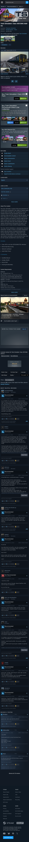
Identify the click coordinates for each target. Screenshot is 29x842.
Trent (6, 621)
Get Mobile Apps (8, 837)
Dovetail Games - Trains (11, 29)
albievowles (7, 570)
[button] (3, 6)
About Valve (18, 792)
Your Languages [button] (8, 380)
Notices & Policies (7, 813)
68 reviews (13, 468)
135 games (7, 599)
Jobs (16, 794)
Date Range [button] (4, 375)
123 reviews (13, 392)
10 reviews (7, 572)
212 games (7, 468)
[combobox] (15, 2)
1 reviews (6, 428)
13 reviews (13, 599)
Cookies (5, 816)
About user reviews (5, 355)
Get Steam (17, 808)
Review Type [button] (4, 372)
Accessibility (6, 811)
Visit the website (5, 191)
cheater (6, 662)
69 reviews (7, 509)
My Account (18, 816)
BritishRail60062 (9, 390)
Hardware (17, 797)
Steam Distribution (7, 799)
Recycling (17, 799)
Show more (9, 115)
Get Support (18, 813)
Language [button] (23, 372)
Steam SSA (5, 794)
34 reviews (7, 623)
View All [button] (25, 295)
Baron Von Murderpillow (10, 597)
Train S (3, 115)
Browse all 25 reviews (14, 773)
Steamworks (6, 797)
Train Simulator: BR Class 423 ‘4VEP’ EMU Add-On (14, 113)
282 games (7, 536)
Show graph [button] (23, 375)
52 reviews (13, 536)
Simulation (4, 44)
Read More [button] (24, 454)
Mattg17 (7, 534)
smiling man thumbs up (10, 507)
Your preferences (14, 355)
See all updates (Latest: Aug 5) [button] (10, 321)
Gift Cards (5, 802)
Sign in (2, 76)
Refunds (5, 818)
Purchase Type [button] (14, 372)
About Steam (6, 792)
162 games (7, 392)
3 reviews (6, 664)
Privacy (4, 808)
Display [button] (12, 375)
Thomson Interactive (11, 28)
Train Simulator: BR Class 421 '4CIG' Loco (16, 112)
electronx (7, 467)
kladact (6, 426)
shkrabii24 (7, 688)
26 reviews (7, 689)
